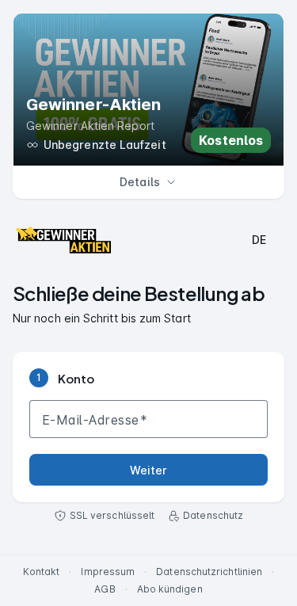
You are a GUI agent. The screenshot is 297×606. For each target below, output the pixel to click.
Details (140, 182)
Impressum (108, 571)
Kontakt (41, 571)
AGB (104, 589)
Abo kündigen (170, 589)
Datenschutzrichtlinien (209, 571)
